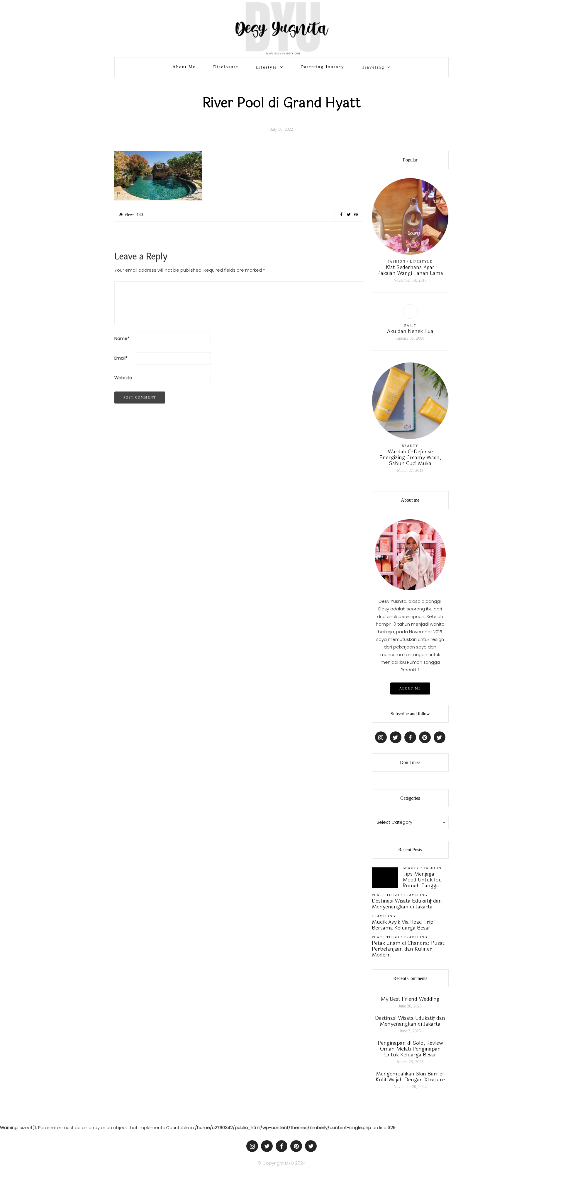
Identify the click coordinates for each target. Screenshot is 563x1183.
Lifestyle (266, 67)
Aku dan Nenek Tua (410, 331)
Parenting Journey (322, 66)
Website (123, 378)
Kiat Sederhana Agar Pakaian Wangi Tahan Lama (410, 270)
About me (410, 688)
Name (122, 338)
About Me (184, 66)
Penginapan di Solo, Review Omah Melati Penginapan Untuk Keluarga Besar (410, 1049)
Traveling (373, 67)
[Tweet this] (348, 215)
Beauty (410, 445)
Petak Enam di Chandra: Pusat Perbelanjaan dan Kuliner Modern (408, 949)
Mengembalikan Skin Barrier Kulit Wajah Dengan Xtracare (410, 1076)
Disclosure (225, 66)
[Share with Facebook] (341, 215)
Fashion (397, 261)
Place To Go (385, 895)
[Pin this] (356, 215)
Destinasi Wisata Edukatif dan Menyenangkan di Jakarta (407, 904)
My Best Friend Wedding (410, 999)
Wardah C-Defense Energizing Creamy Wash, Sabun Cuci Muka (410, 457)
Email (121, 358)
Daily (410, 325)
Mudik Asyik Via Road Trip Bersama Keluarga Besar (402, 925)
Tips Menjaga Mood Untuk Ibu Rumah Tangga (422, 879)
